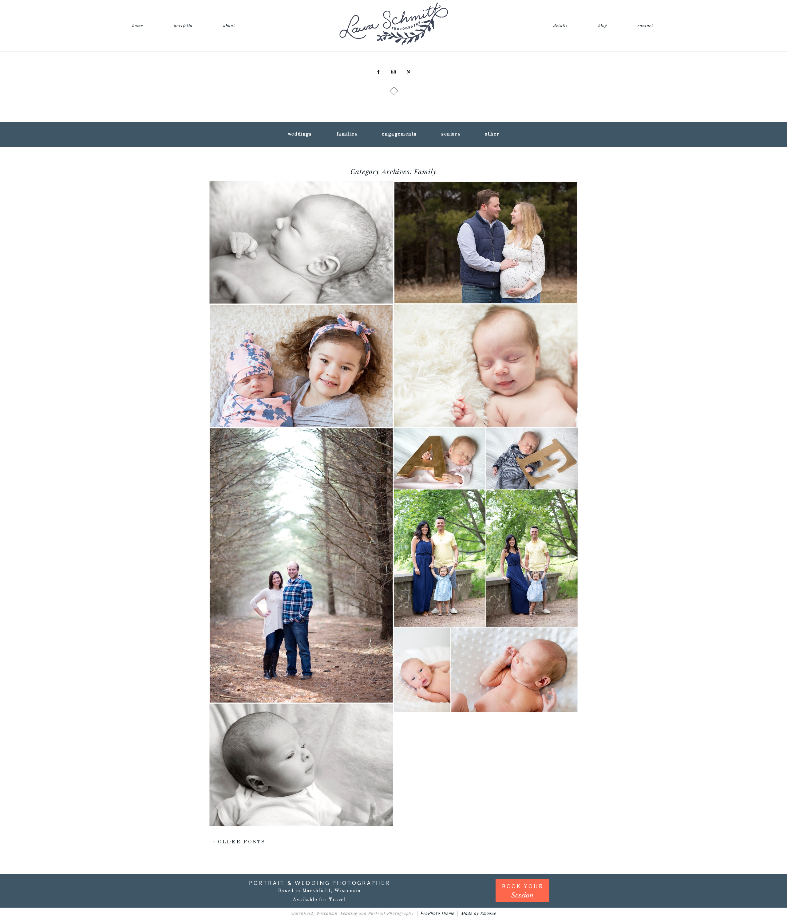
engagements (399, 134)
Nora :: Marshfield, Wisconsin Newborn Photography (300, 743)
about (229, 26)
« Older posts (238, 842)
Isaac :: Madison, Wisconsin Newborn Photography (485, 653)
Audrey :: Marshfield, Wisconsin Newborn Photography (485, 344)
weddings (300, 134)
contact (645, 26)
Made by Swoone (478, 913)
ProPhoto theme (437, 913)
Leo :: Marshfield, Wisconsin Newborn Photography (300, 225)
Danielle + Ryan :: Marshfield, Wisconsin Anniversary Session (300, 548)
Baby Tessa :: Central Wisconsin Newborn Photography (300, 344)
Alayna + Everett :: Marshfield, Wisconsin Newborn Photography (484, 436)
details (560, 26)
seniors (450, 134)
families (347, 134)
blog (602, 26)
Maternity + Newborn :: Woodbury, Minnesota (485, 221)
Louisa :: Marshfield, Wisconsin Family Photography (485, 541)
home (137, 26)
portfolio (183, 26)
